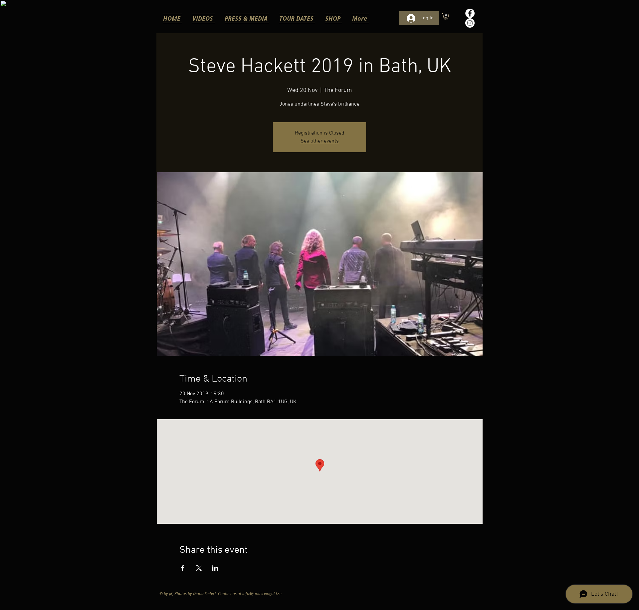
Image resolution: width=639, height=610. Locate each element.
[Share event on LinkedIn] (215, 568)
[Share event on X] (199, 568)
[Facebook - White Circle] (470, 13)
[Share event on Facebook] (182, 568)
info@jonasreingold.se (262, 593)
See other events (320, 141)
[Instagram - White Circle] (470, 23)
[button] (446, 16)
